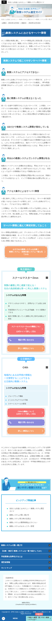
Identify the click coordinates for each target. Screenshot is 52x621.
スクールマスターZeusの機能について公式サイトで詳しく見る (26, 328)
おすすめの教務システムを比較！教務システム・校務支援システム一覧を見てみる (26, 251)
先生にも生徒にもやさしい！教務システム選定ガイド (26, 2)
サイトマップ (6, 568)
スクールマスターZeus (25, 277)
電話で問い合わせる (26, 340)
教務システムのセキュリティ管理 (21, 526)
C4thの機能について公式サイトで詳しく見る (26, 412)
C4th (25, 367)
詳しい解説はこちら (26, 348)
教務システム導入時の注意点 (20, 519)
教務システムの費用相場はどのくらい (23, 522)
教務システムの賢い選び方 (19, 515)
